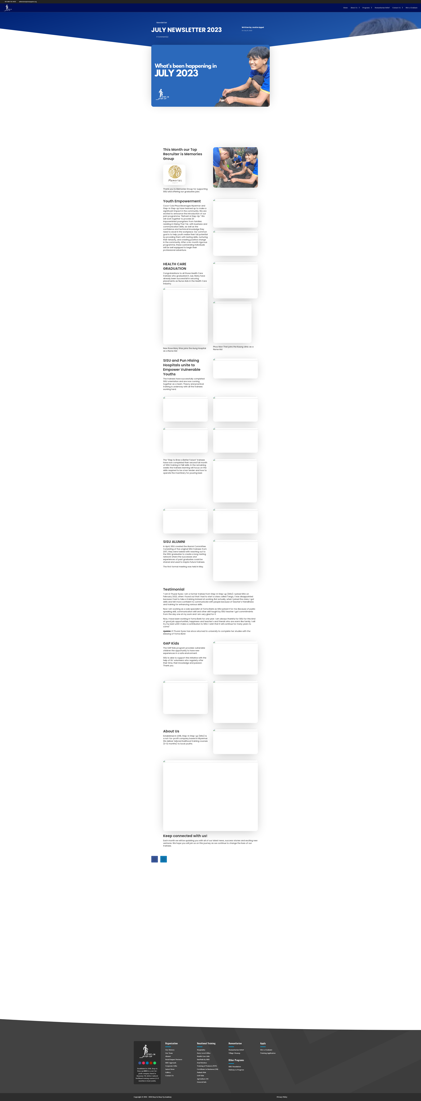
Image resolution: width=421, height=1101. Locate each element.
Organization (171, 1043)
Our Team (169, 1053)
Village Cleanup (234, 1053)
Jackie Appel (258, 27)
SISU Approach (170, 1063)
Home (345, 8)
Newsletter (161, 22)
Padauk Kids (201, 1072)
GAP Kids (200, 1076)
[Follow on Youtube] (151, 1063)
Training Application (268, 1053)
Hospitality (201, 1050)
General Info (201, 1082)
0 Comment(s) (162, 37)
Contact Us (396, 8)
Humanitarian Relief (382, 8)
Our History (169, 1050)
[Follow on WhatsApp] (154, 1063)
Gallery (168, 1072)
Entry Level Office (203, 1053)
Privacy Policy (282, 1097)
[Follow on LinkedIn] (147, 1063)
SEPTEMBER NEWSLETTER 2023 (164, 963)
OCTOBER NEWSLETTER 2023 (164, 937)
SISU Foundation (235, 1067)
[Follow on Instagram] (143, 1063)
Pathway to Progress (236, 1070)
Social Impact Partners (173, 1059)
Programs (366, 8)
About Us (354, 8)
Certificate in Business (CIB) (207, 1069)
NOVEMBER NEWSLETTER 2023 (164, 911)
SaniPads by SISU (203, 1059)
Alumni (168, 1056)
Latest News (169, 1069)
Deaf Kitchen (202, 1063)
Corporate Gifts (171, 1066)
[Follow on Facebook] (139, 1063)
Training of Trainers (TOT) (207, 1066)
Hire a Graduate (411, 8)
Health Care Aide (203, 1056)
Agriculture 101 (202, 1079)
